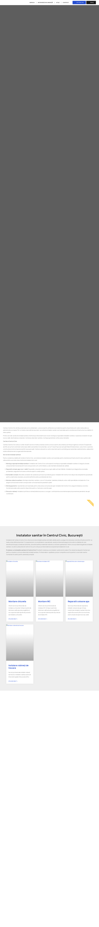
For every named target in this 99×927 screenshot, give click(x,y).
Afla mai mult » (13, 619)
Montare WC (44, 601)
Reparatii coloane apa (78, 601)
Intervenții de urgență (45, 2)
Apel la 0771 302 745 (48, 516)
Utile (57, 2)
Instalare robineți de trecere (19, 666)
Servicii (32, 2)
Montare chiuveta (17, 601)
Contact (66, 2)
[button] (79, 2)
